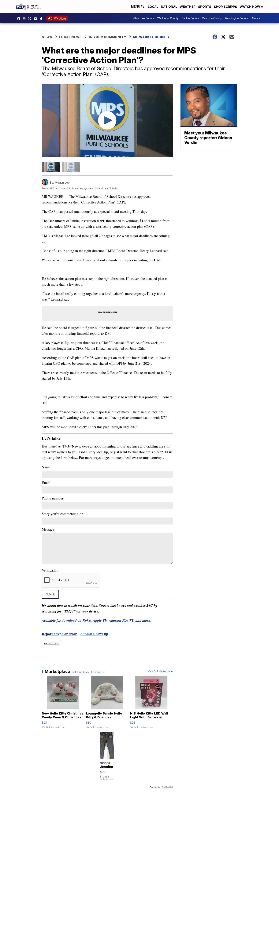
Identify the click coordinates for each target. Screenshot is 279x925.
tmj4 (19, 18)
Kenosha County (212, 18)
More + (256, 18)
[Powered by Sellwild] (167, 787)
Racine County (190, 18)
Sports (204, 7)
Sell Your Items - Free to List (88, 672)
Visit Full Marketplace (160, 671)
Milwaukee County (143, 18)
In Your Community (107, 37)
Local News (70, 37)
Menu (136, 6)
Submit (50, 594)
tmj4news (25, 18)
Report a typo (51, 643)
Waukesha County (167, 18)
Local (153, 7)
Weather (187, 7)
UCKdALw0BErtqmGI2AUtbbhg (36, 18)
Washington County (236, 18)
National (169, 7)
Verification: (50, 570)
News (47, 37)
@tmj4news (42, 18)
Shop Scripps (225, 7)
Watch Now (250, 7)
